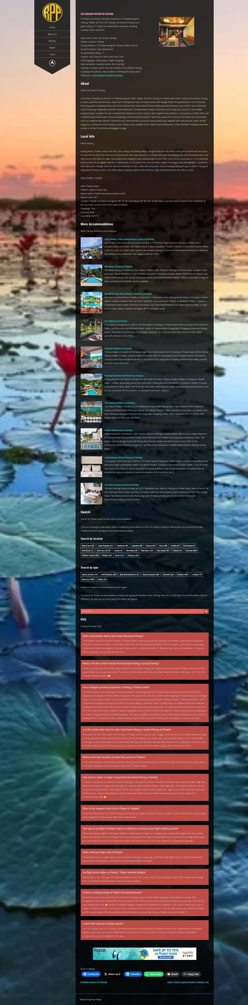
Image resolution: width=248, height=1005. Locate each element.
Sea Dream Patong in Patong (108, 75)
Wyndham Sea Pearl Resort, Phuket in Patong (128, 293)
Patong (191, 550)
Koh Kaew (189, 545)
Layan (118, 550)
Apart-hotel (89, 574)
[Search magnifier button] (206, 611)
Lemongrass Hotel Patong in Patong (123, 457)
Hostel (168, 574)
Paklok (177, 550)
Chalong (122, 545)
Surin (119, 555)
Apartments (108, 574)
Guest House (151, 574)
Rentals (52, 40)
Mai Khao (131, 550)
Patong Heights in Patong (117, 348)
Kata (163, 545)
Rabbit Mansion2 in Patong (118, 430)
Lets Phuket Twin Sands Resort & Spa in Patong (129, 239)
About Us (52, 34)
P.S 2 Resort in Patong (115, 321)
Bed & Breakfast (129, 574)
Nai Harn (147, 550)
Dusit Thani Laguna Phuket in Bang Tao (188, 982)
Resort (88, 579)
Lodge (197, 574)
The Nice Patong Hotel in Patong (121, 484)
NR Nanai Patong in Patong (118, 266)
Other (102, 579)
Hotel (183, 574)
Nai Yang (163, 550)
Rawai (107, 555)
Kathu (175, 545)
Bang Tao (88, 545)
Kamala (137, 545)
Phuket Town (90, 555)
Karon (150, 545)
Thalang (132, 555)
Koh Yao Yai (103, 550)
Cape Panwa (105, 545)
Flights (52, 47)
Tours (52, 54)
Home (52, 27)
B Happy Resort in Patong (94, 982)
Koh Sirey (87, 550)
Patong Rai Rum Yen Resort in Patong (123, 375)
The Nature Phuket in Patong (119, 402)
